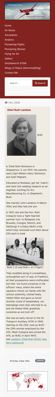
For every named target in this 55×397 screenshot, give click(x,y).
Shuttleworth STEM (15, 63)
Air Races (10, 30)
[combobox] (20, 83)
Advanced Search (17, 91)
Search (41, 83)
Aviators (9, 39)
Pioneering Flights (14, 44)
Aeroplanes (11, 34)
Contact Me (11, 72)
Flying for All (12, 53)
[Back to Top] (50, 391)
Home (8, 25)
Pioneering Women (15, 49)
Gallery (8, 58)
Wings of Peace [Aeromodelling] (23, 67)
